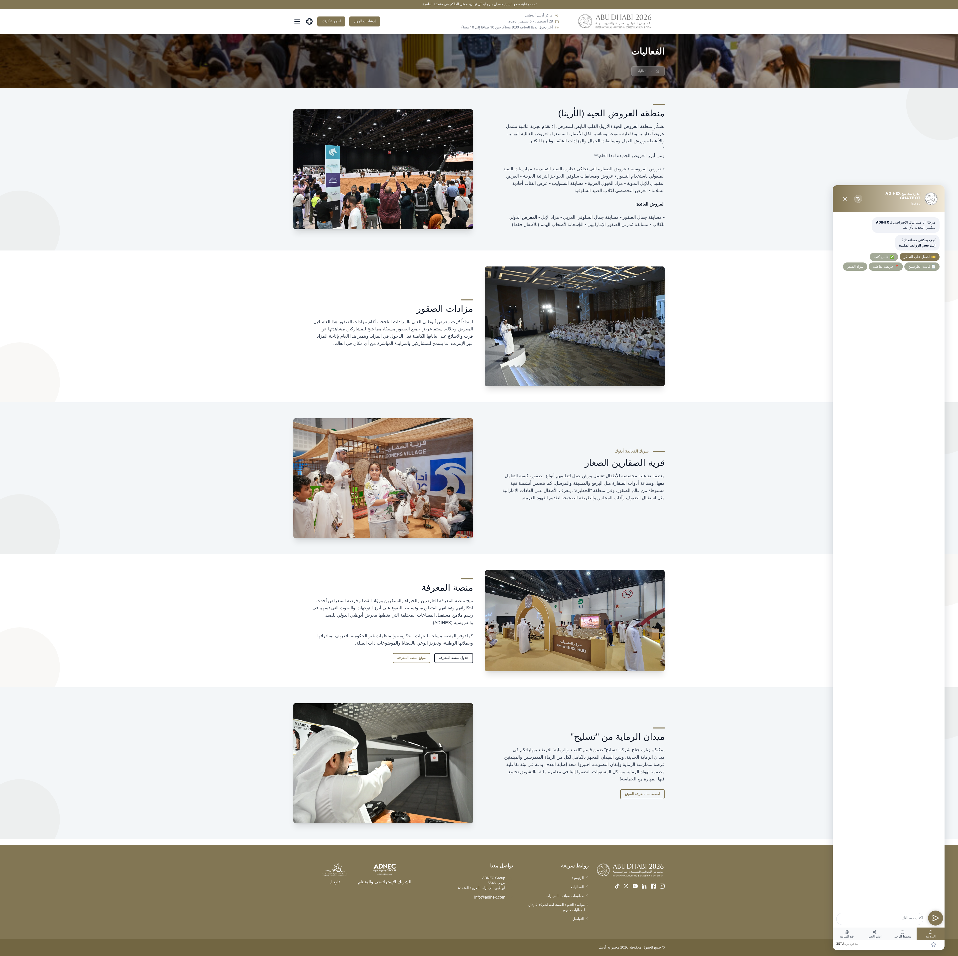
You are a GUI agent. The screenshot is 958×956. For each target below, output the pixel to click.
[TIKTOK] (617, 886)
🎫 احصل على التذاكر (920, 256)
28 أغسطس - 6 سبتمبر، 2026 (530, 21)
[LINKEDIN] (644, 886)
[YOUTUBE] (635, 886)
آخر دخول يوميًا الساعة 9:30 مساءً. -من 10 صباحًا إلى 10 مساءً (507, 27)
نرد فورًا (916, 203)
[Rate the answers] (934, 945)
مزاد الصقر (855, 266)
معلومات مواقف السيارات (565, 896)
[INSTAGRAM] (662, 886)
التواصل (578, 919)
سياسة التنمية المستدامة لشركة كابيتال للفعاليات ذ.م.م (556, 908)
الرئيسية (578, 878)
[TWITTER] (626, 886)
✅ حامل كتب (884, 256)
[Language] (858, 199)
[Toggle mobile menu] (297, 21)
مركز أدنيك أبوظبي (539, 15)
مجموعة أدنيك (609, 948)
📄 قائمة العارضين (922, 266)
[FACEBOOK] (653, 886)
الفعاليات (577, 887)
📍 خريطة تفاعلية (886, 266)
